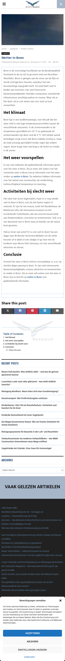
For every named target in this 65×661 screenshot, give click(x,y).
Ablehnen (32, 641)
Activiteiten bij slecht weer (16, 344)
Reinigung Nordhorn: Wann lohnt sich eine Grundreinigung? (30, 391)
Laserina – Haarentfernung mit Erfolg (19, 516)
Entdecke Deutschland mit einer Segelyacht (22, 415)
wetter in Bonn (21, 176)
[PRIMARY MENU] (4, 4)
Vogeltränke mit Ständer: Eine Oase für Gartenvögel (26, 448)
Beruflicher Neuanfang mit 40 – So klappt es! (22, 512)
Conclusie (9, 347)
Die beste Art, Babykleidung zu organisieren (22, 543)
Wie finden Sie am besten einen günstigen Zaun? (24, 590)
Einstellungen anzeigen (32, 649)
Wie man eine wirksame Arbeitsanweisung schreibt (25, 528)
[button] (60, 600)
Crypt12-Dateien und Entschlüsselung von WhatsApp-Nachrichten (32, 562)
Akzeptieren (32, 633)
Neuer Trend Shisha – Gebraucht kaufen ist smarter (25, 551)
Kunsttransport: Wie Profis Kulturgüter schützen (24, 398)
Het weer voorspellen (14, 340)
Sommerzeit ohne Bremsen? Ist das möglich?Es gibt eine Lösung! (32, 555)
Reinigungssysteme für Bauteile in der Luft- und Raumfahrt (30, 432)
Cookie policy (29, 657)
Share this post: (15, 350)
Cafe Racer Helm (9, 508)
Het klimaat (10, 337)
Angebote (5, 53)
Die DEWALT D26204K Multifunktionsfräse (21, 547)
